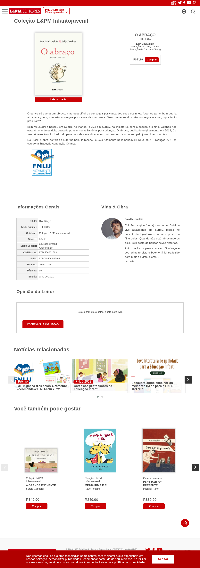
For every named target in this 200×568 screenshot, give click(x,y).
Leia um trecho (58, 99)
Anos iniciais (46, 247)
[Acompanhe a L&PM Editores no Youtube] (189, 3)
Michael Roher (151, 488)
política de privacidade (129, 562)
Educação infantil (48, 244)
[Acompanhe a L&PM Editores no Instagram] (195, 3)
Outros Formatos (152, 478)
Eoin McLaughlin (145, 44)
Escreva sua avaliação (43, 324)
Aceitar (163, 559)
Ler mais (129, 261)
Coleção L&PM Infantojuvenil (34, 480)
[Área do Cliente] (188, 10)
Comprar (152, 59)
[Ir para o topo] (184, 523)
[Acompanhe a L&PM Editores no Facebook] (184, 3)
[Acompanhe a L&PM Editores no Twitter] (180, 3)
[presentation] (12, 380)
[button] (97, 397)
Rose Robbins (93, 488)
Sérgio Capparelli (35, 488)
